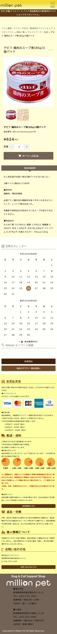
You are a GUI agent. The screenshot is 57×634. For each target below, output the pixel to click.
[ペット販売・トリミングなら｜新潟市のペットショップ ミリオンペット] (11, 5)
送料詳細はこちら (28, 506)
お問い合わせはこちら (28, 567)
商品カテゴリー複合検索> (28, 368)
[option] (28, 82)
